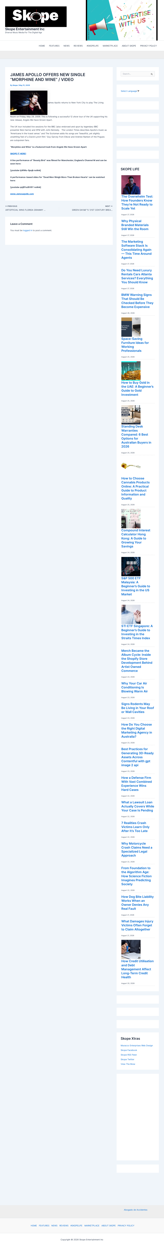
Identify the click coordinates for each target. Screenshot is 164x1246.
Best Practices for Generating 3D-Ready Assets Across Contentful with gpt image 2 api (137, 758)
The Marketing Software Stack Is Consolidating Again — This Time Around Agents (136, 250)
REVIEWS (63, 1225)
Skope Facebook (129, 1050)
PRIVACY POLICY (126, 1225)
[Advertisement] (140, 1117)
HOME (34, 1225)
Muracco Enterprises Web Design (137, 1046)
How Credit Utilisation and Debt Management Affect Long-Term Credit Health (137, 970)
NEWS (54, 1225)
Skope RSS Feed (129, 1055)
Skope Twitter (127, 1060)
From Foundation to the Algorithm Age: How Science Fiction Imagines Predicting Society (136, 877)
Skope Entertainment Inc (25, 29)
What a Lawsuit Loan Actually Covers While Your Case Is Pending (137, 807)
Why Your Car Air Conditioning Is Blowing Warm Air (134, 688)
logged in (27, 231)
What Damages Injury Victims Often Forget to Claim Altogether (137, 926)
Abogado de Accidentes (135, 1209)
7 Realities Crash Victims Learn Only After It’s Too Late (135, 827)
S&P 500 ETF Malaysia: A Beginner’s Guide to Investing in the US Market (135, 587)
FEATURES (44, 1225)
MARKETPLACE (91, 1225)
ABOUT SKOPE (108, 1225)
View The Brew (128, 1064)
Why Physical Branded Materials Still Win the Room (135, 225)
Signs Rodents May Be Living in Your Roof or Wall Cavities (137, 708)
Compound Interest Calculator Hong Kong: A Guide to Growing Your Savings (135, 539)
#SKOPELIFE (76, 1225)
